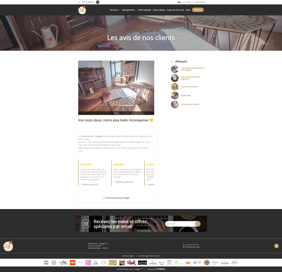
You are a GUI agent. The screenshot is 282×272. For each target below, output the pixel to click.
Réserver (198, 10)
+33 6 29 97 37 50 (191, 245)
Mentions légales (128, 256)
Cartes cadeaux (159, 10)
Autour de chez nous (175, 10)
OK (198, 224)
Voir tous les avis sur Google (117, 198)
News (188, 10)
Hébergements (128, 10)
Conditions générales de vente (149, 256)
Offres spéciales (144, 10)
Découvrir (114, 10)
